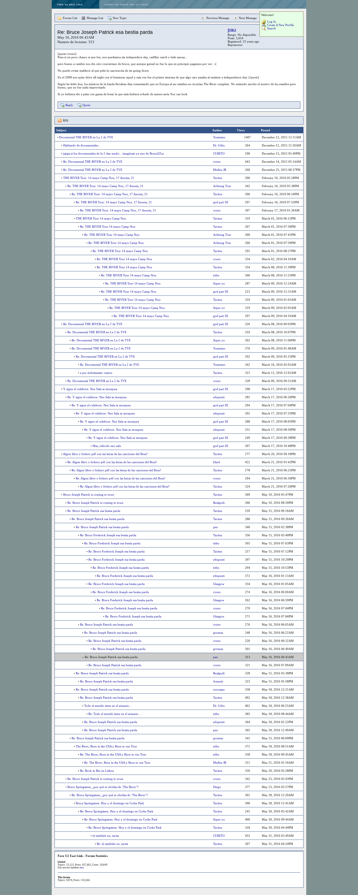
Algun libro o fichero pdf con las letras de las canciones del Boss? (105, 454)
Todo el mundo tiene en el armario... (107, 705)
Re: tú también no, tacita (112, 843)
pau (232, 30)
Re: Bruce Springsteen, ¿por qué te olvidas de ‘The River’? (110, 795)
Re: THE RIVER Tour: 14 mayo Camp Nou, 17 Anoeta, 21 (105, 186)
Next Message (248, 18)
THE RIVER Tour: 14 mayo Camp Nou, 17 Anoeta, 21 (98, 178)
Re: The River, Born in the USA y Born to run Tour (113, 754)
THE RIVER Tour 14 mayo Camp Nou (101, 218)
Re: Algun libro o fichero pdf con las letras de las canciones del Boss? (112, 462)
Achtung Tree (222, 186)
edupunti (219, 397)
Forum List (70, 18)
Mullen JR (219, 169)
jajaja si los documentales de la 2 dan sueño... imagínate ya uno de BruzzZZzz (113, 153)
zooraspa (219, 689)
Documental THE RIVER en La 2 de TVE (86, 137)
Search (271, 28)
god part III (220, 202)
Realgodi (219, 502)
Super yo (219, 283)
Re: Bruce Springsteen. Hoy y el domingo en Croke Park (116, 811)
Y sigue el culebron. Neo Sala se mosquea (90, 389)
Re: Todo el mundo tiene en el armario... (114, 713)
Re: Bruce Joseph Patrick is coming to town (95, 502)
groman (218, 632)
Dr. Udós (219, 145)
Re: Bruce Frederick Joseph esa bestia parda (108, 535)
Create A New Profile (280, 25)
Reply (69, 105)
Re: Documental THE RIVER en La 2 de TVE (93, 161)
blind (216, 462)
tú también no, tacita (106, 835)
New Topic (120, 18)
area (81, 867)
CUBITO (219, 153)
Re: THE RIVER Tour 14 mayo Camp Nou (107, 226)
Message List (95, 18)
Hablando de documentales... (82, 145)
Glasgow (218, 584)
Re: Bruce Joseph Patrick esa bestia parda (93, 510)
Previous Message (217, 18)
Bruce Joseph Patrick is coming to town (88, 494)
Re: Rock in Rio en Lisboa (97, 770)
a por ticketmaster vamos (96, 372)
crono (217, 161)
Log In (271, 21)
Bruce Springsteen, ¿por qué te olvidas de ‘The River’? (102, 787)
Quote (86, 105)
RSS (65, 120)
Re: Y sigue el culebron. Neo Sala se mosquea (96, 397)
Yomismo (219, 137)
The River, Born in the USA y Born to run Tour (106, 746)
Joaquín (218, 681)
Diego (217, 787)
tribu (216, 275)
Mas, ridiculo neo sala (107, 445)
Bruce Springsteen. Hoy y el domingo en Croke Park (110, 803)
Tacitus (217, 178)
